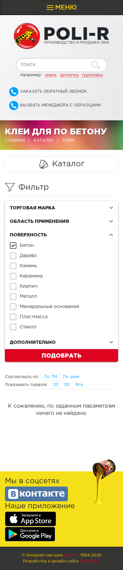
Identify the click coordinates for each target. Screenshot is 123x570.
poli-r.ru (71, 555)
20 (55, 385)
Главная (15, 140)
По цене (71, 377)
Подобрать (61, 355)
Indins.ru (90, 561)
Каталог (44, 140)
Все (79, 385)
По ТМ (50, 377)
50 (67, 385)
